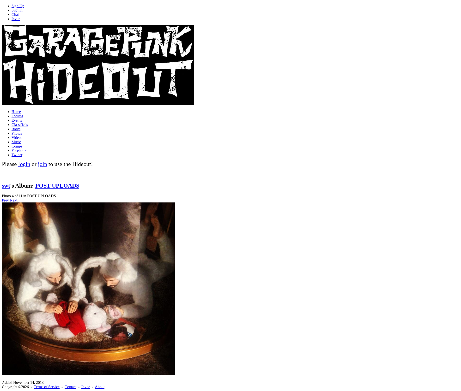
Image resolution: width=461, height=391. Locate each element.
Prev (5, 200)
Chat (15, 14)
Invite (16, 19)
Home (16, 112)
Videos (17, 138)
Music (16, 142)
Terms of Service (47, 387)
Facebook (19, 150)
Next (13, 200)
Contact (70, 387)
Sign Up (18, 6)
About (99, 387)
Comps (17, 146)
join (42, 164)
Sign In (17, 10)
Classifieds (20, 125)
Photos (17, 133)
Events (17, 120)
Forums (17, 116)
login (24, 164)
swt (6, 186)
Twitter (17, 155)
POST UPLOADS (57, 186)
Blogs (16, 129)
